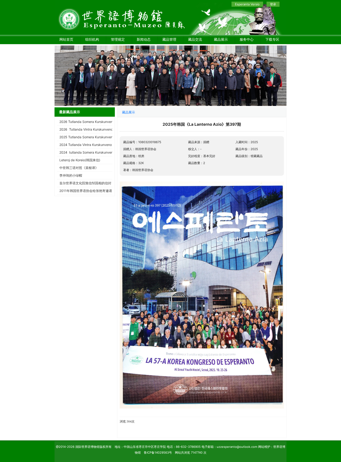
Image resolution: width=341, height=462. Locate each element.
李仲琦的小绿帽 (70, 175)
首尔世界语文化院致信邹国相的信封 (85, 183)
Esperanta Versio (247, 4)
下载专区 (272, 39)
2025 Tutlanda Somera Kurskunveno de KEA (92, 137)
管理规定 (118, 39)
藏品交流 (195, 39)
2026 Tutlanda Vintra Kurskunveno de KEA (92, 129)
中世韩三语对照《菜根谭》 (78, 168)
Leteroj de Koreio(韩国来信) (79, 160)
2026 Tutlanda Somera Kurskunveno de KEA (92, 122)
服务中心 (247, 39)
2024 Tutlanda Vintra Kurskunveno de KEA (91, 145)
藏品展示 (221, 39)
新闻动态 (144, 39)
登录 (273, 4)
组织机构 (92, 39)
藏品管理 (169, 39)
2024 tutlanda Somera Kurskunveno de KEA (93, 152)
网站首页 (66, 39)
